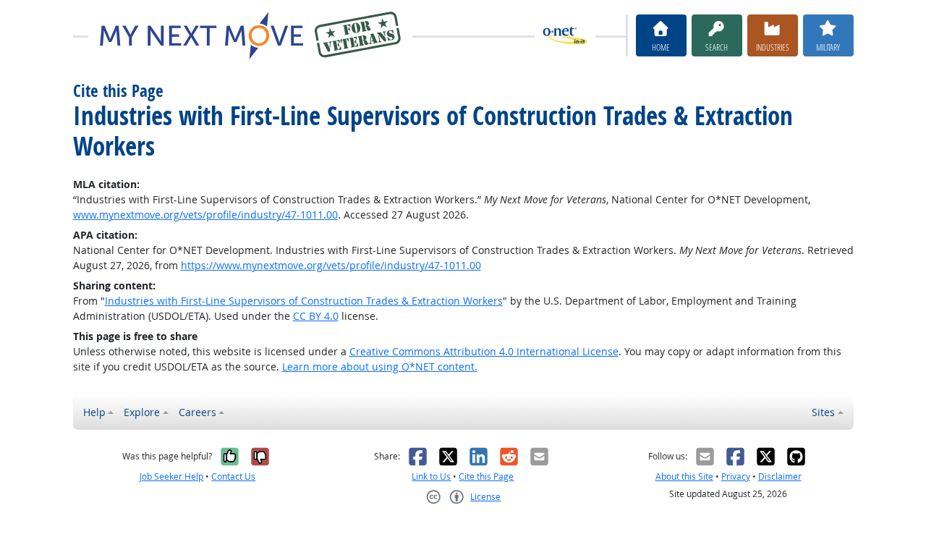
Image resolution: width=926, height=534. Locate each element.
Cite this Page (486, 476)
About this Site (684, 476)
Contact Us (233, 476)
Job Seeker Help (171, 476)
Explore (142, 412)
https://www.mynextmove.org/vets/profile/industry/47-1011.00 (331, 265)
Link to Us (431, 476)
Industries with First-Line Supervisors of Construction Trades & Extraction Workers (304, 301)
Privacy (735, 476)
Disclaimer (780, 476)
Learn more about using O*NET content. (379, 366)
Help (94, 412)
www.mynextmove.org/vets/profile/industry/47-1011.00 (205, 214)
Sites (823, 412)
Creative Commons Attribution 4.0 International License (484, 351)
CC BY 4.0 (316, 316)
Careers (197, 412)
